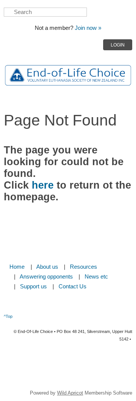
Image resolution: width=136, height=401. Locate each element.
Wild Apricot (70, 393)
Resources (83, 267)
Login (118, 45)
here (43, 185)
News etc (96, 277)
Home (17, 267)
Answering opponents (46, 277)
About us (47, 267)
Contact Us (73, 286)
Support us (33, 286)
